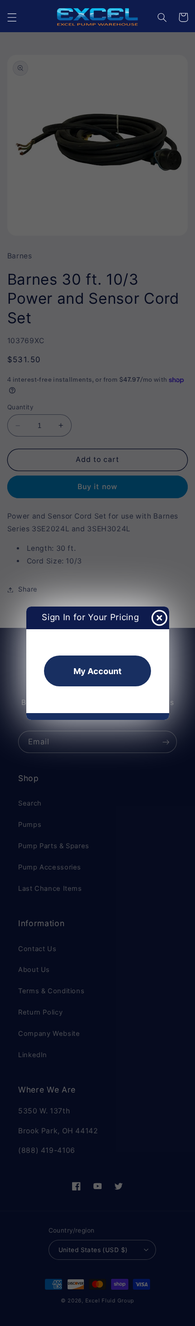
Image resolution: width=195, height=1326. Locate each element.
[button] (11, 17)
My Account (97, 671)
